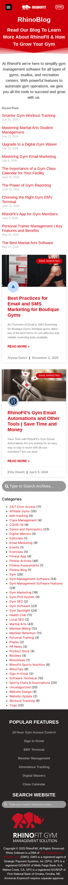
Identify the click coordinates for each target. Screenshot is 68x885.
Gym (12, 574)
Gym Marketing (20, 592)
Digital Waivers (20, 534)
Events (14, 547)
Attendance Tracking (34, 767)
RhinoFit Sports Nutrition (27, 664)
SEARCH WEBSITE (34, 794)
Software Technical (23, 678)
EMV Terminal (34, 749)
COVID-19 (16, 525)
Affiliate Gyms (19, 511)
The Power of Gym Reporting (26, 185)
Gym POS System (22, 597)
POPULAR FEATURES (34, 722)
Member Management (34, 758)
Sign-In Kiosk (18, 674)
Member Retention (22, 633)
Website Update (20, 696)
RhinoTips (16, 669)
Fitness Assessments (24, 565)
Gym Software (19, 606)
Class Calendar (34, 784)
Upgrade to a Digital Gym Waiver (29, 144)
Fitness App (17, 556)
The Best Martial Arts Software (27, 243)
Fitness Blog (18, 570)
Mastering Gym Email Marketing (29, 156)
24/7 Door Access (22, 507)
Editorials (16, 538)
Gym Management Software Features (36, 583)
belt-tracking (18, 516)
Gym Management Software (29, 579)
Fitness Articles (20, 561)
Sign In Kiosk (34, 741)
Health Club (17, 615)
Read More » (18, 346)
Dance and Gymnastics (25, 529)
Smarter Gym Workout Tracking (28, 115)
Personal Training (21, 637)
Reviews (15, 655)
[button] (8, 7)
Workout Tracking (22, 701)
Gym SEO (16, 601)
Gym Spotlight (19, 610)
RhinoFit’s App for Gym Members (30, 214)
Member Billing (20, 628)
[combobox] (34, 486)
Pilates (14, 642)
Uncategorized (20, 687)
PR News (15, 646)
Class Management (23, 520)
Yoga (13, 705)
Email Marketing (20, 543)
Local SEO (16, 619)
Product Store (19, 651)
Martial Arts (17, 624)
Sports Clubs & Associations (29, 683)
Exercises (16, 552)
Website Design (20, 692)
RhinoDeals (17, 660)
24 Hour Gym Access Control (34, 732)
